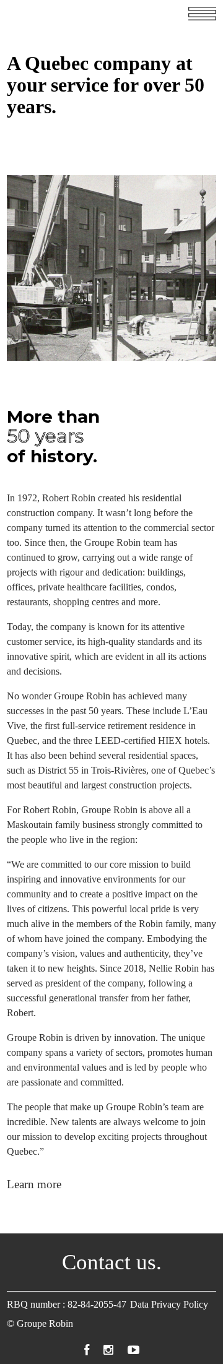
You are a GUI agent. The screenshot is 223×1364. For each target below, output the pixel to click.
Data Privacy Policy (169, 1304)
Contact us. (112, 1262)
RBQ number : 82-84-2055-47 (66, 1304)
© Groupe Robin (40, 1323)
